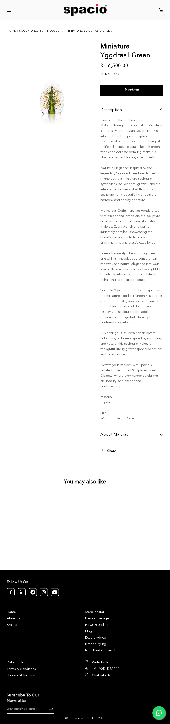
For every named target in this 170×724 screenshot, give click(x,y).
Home (11, 31)
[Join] (48, 709)
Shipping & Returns (21, 675)
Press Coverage (97, 618)
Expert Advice (95, 637)
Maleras (106, 226)
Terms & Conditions (21, 669)
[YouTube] (55, 592)
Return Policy (16, 662)
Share (111, 451)
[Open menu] (9, 10)
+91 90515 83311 (106, 669)
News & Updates (97, 625)
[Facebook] (11, 592)
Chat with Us (101, 675)
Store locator (94, 612)
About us (13, 618)
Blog (88, 631)
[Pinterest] (33, 592)
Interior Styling (95, 644)
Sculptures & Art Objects (41, 31)
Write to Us (100, 662)
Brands (12, 625)
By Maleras (109, 74)
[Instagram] (44, 592)
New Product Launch (100, 650)
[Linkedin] (22, 592)
